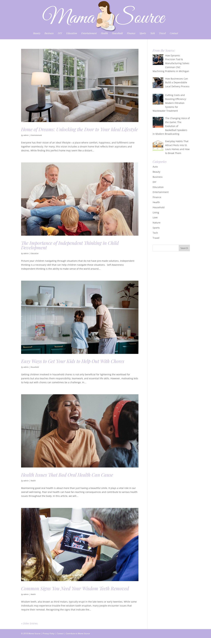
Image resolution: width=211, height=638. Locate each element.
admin (26, 135)
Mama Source (34, 633)
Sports (142, 33)
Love (155, 217)
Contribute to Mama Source (78, 633)
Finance (131, 33)
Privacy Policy (49, 633)
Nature (156, 222)
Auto (155, 166)
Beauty (36, 33)
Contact (174, 33)
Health (104, 33)
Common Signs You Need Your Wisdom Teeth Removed (75, 588)
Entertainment (89, 33)
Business (49, 33)
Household (117, 33)
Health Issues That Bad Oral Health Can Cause (67, 475)
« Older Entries (29, 623)
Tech (152, 33)
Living (156, 212)
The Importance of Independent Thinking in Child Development (70, 245)
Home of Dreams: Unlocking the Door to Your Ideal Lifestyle (79, 129)
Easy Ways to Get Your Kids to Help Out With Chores (72, 361)
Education (71, 33)
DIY (60, 33)
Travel (162, 33)
